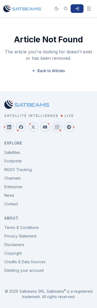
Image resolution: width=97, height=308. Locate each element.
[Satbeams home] (22, 8)
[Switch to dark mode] (56, 8)
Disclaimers (14, 244)
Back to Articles (51, 70)
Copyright (13, 253)
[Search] (65, 8)
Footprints (13, 161)
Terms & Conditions (21, 227)
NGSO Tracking (18, 169)
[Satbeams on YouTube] (45, 127)
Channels (12, 178)
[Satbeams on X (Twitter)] (33, 127)
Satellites (12, 152)
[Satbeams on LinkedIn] (9, 127)
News (9, 195)
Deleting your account (24, 270)
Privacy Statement (20, 236)
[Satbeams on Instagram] (57, 127)
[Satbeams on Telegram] (69, 127)
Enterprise (13, 186)
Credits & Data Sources (25, 261)
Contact (11, 204)
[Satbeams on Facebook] (21, 127)
